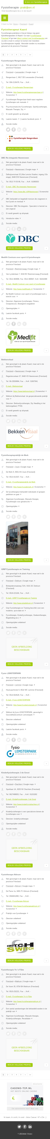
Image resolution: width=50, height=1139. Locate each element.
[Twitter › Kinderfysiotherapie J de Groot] (8, 834)
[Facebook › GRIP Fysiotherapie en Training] (13, 633)
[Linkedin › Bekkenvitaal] (19, 421)
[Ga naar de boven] (46, 149)
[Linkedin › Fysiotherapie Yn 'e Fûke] (19, 1033)
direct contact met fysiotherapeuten (31, 38)
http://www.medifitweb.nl (22, 289)
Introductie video (13, 218)
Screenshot (11, 95)
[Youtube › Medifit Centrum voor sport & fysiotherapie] (24, 324)
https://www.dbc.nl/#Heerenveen (25, 192)
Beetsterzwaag (21, 269)
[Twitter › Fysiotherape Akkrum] (8, 934)
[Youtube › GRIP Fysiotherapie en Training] (24, 633)
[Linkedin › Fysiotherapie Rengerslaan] (19, 129)
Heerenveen (19, 169)
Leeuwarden (19, 72)
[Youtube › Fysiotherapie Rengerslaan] (24, 129)
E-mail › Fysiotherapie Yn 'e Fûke (19, 997)
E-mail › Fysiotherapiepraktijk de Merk (20, 482)
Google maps (32, 72)
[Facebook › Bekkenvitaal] (13, 421)
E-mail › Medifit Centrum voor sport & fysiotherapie (25, 284)
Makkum (18, 981)
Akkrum (18, 886)
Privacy (29, 1133)
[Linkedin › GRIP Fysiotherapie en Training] (19, 633)
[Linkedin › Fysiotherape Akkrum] (19, 934)
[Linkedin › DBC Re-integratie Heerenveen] (19, 229)
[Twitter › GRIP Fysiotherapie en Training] (8, 633)
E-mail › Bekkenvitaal (14, 386)
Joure (17, 467)
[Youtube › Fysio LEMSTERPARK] (24, 740)
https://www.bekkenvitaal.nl (23, 391)
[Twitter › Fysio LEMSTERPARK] (8, 740)
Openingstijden (13, 308)
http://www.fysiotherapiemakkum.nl (26, 1001)
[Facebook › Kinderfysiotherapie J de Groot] (13, 834)
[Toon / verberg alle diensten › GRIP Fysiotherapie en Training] (27, 616)
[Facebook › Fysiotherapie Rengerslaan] (13, 129)
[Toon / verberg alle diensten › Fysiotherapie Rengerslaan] (27, 108)
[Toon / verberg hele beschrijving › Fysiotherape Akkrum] (27, 913)
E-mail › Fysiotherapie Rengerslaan (19, 87)
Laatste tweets (13, 119)
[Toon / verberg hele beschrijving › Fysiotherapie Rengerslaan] (27, 100)
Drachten (18, 784)
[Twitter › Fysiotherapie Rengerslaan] (8, 129)
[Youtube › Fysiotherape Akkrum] (24, 934)
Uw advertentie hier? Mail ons (25, 1109)
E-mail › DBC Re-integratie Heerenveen (21, 187)
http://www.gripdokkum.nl (23, 603)
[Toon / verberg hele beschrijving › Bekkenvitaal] (27, 397)
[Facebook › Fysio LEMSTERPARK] (13, 740)
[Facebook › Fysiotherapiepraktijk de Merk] (13, 517)
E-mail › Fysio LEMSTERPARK (18, 700)
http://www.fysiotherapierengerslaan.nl (28, 92)
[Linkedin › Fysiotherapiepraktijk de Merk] (19, 517)
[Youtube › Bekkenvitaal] (24, 421)
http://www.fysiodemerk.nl (23, 487)
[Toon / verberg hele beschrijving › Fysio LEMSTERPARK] (27, 713)
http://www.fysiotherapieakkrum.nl (26, 906)
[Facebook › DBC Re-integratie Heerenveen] (13, 229)
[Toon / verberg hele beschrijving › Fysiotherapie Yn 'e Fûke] (27, 1010)
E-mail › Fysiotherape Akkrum (17, 901)
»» (30, 55)
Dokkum (18, 581)
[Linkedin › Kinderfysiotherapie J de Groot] (19, 834)
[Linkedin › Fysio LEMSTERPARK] (19, 740)
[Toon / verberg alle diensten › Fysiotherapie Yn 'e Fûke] (27, 1017)
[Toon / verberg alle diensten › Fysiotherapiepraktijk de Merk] (27, 500)
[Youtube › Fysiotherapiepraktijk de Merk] (24, 517)
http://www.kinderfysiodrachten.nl (26, 804)
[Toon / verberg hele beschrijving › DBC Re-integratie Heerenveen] (27, 200)
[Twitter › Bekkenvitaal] (8, 421)
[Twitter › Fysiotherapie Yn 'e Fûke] (8, 1033)
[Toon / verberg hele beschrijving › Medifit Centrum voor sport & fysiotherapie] (27, 295)
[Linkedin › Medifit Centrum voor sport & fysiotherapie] (19, 324)
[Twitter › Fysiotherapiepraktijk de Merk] (8, 517)
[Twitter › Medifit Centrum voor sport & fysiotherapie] (8, 324)
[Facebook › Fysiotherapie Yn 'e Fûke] (13, 1033)
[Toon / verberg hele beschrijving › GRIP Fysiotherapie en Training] (27, 609)
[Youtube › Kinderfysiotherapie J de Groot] (24, 834)
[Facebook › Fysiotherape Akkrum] (13, 934)
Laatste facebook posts (31, 119)
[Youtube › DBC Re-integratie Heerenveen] (24, 229)
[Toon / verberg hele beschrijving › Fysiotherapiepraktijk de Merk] (27, 493)
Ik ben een (36, 2)
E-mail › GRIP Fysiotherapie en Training (21, 598)
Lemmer (18, 685)
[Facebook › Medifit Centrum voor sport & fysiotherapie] (13, 324)
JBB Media (22, 1133)
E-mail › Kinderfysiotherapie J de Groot (21, 799)
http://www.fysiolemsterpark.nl (25, 705)
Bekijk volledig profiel (19, 149)
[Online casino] (25, 1084)
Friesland (9, 72)
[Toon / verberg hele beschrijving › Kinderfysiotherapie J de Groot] (27, 813)
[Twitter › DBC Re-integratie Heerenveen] (8, 229)
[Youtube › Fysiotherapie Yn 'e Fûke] (24, 1033)
